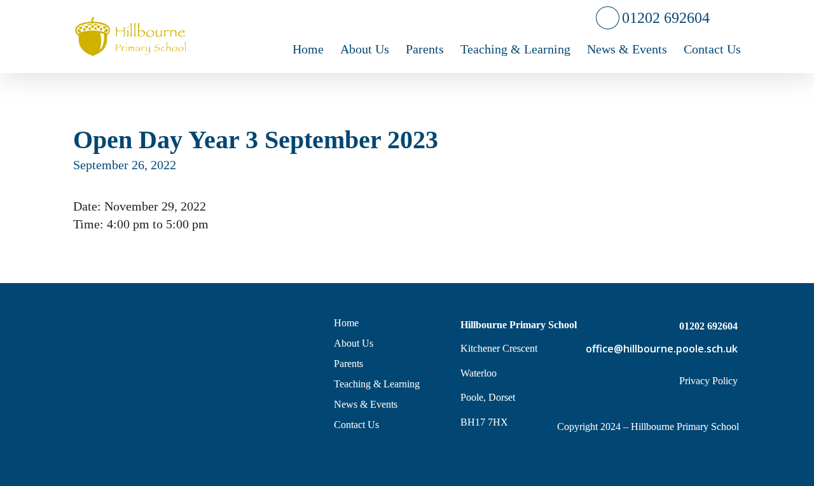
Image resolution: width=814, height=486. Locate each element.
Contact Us (356, 424)
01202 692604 (664, 17)
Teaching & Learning (377, 383)
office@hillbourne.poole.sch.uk (662, 349)
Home (346, 323)
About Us (353, 343)
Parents (348, 363)
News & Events (365, 404)
